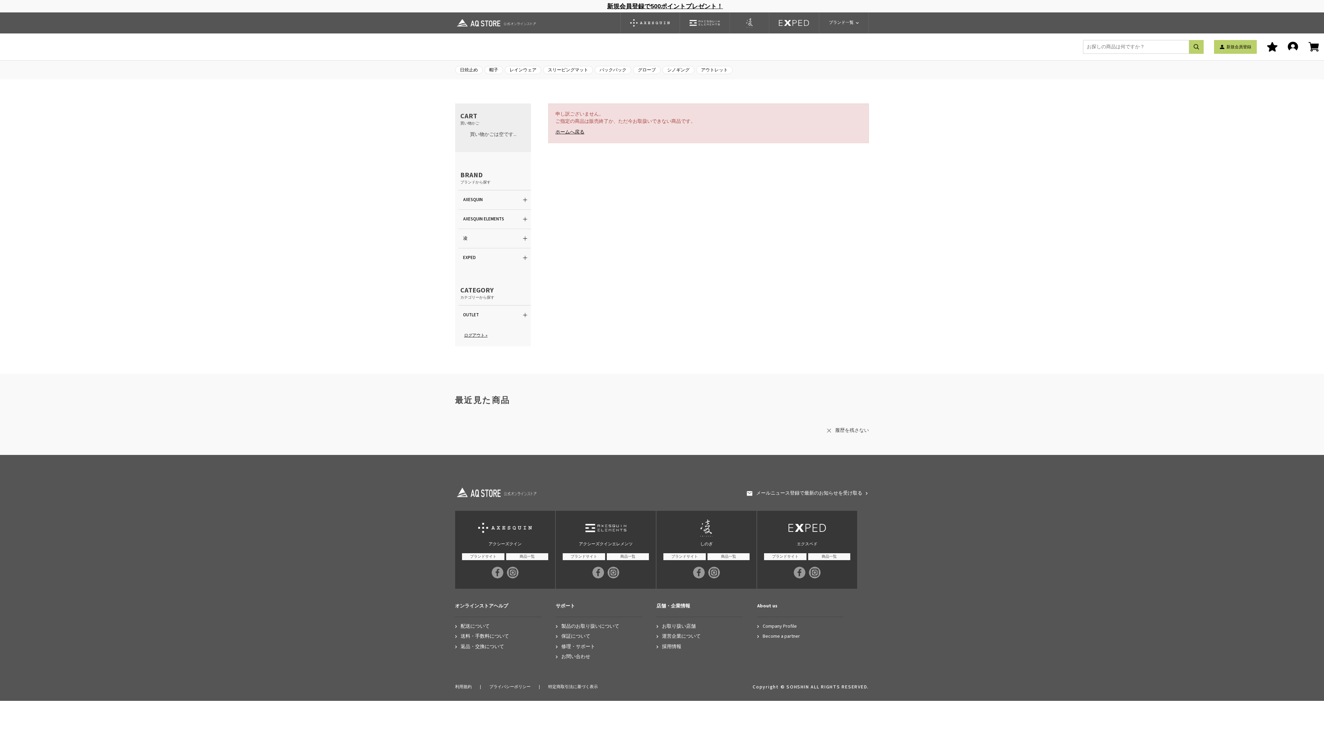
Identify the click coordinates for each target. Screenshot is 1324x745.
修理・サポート (578, 646)
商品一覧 (527, 556)
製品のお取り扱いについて (590, 626)
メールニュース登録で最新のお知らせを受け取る (809, 493)
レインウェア (523, 69)
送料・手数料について (485, 636)
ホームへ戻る (569, 132)
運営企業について (681, 636)
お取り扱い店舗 (679, 626)
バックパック (613, 69)
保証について (575, 636)
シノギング (678, 69)
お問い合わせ (575, 656)
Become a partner (781, 636)
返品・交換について (482, 646)
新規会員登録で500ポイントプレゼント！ (665, 6)
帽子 (493, 69)
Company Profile (780, 626)
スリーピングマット (568, 69)
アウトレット (714, 69)
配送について (475, 626)
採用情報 (671, 646)
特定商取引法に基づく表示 (573, 687)
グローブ (647, 69)
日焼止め (469, 69)
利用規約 (463, 687)
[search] (1196, 47)
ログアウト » (476, 335)
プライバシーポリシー (510, 687)
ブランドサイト (483, 556)
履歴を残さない (852, 430)
